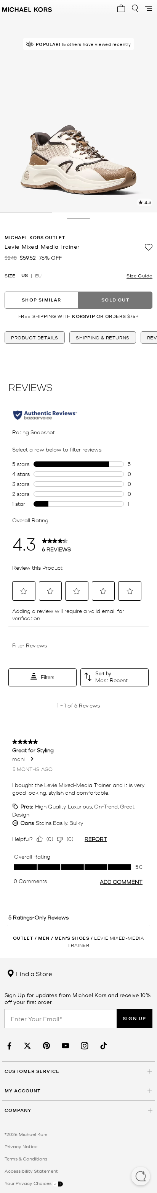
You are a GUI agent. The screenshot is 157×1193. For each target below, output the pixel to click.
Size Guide (139, 275)
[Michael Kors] (27, 8)
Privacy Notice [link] (21, 1146)
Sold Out (115, 300)
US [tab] (24, 275)
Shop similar (41, 300)
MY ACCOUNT (23, 1090)
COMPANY (18, 1110)
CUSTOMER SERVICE (32, 1071)
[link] (8, 1046)
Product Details (34, 337)
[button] (140, 1176)
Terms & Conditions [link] (26, 1159)
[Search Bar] (135, 8)
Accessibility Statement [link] (31, 1171)
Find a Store (33, 973)
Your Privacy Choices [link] (29, 1183)
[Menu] (148, 8)
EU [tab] (38, 275)
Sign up (134, 1018)
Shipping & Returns (103, 337)
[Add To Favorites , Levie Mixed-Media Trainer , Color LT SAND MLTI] (148, 247)
